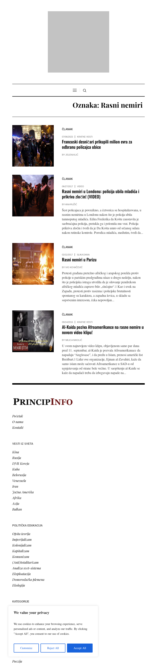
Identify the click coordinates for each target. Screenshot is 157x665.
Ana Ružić (71, 152)
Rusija (16, 405)
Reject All (53, 648)
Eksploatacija (21, 521)
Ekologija (18, 533)
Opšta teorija (21, 481)
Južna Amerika (23, 439)
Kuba (16, 416)
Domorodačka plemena (28, 527)
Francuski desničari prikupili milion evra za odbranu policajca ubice (97, 91)
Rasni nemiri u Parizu (79, 207)
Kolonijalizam (21, 492)
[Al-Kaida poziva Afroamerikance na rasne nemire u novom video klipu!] (33, 278)
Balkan (17, 457)
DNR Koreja (20, 411)
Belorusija (19, 422)
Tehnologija (20, 597)
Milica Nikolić (73, 287)
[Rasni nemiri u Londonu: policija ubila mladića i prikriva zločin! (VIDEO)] (33, 143)
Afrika (16, 445)
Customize (26, 648)
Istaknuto (18, 580)
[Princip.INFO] (78, 15)
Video (80, 134)
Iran (15, 434)
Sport (16, 591)
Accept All (80, 648)
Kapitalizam (20, 498)
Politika (17, 563)
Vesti (15, 557)
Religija (17, 586)
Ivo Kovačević (74, 215)
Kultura (17, 603)
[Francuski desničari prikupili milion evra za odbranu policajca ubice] (33, 93)
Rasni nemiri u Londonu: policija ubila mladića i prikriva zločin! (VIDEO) (100, 141)
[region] (53, 631)
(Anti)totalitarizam (25, 510)
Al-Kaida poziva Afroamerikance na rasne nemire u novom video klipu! (103, 277)
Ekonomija (19, 568)
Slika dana (83, 202)
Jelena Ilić (71, 102)
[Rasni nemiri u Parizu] (33, 211)
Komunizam (20, 504)
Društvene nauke (24, 574)
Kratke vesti (85, 84)
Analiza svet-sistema (26, 515)
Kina (15, 399)
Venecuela (19, 428)
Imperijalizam (22, 487)
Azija (15, 451)
